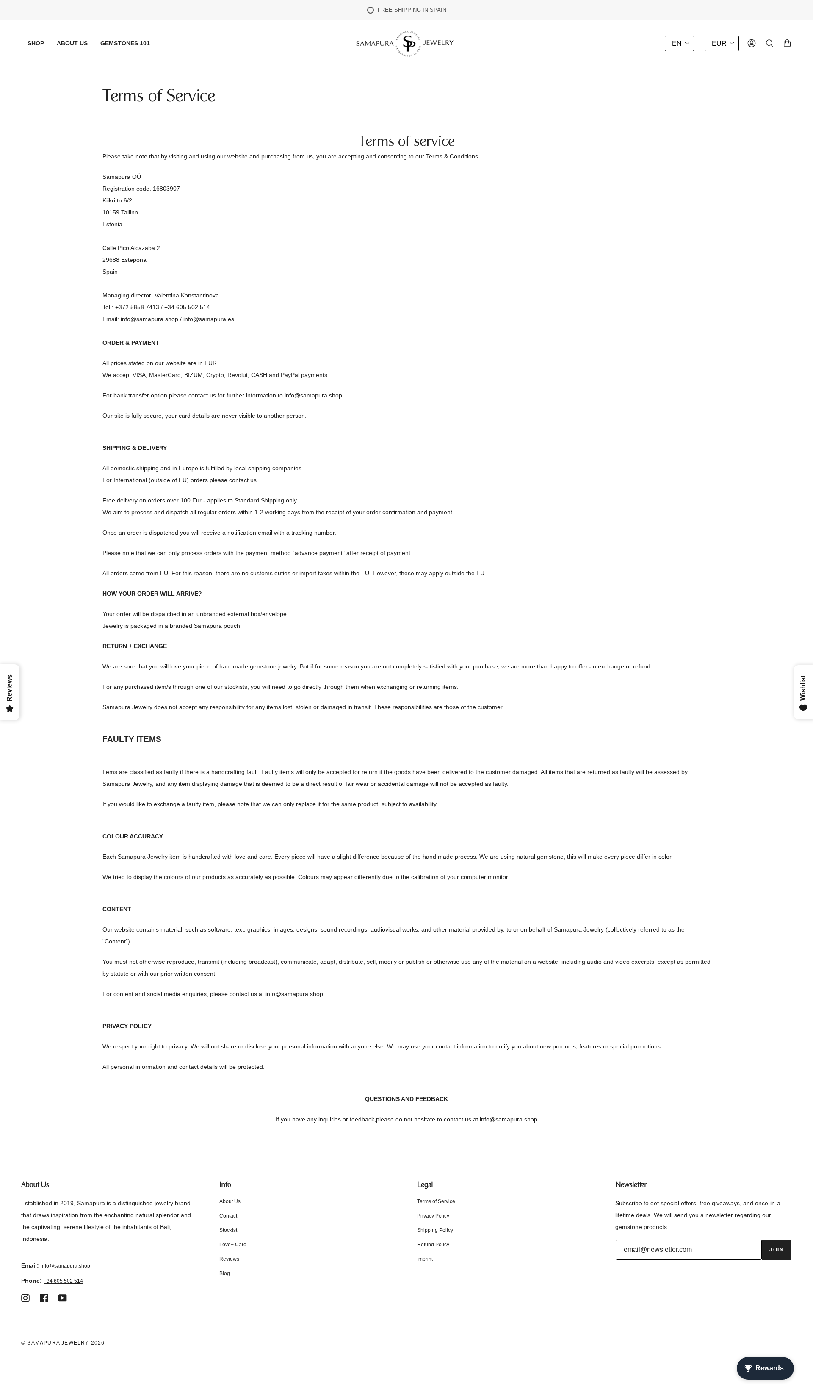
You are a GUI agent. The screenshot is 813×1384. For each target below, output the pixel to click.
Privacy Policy (433, 1216)
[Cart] (787, 43)
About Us (230, 1201)
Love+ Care (232, 1245)
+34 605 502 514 (63, 1281)
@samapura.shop (318, 395)
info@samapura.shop (65, 1266)
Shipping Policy (435, 1230)
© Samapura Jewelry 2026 (63, 1343)
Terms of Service (436, 1201)
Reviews (229, 1259)
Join (776, 1250)
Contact (228, 1216)
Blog (224, 1273)
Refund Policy (433, 1245)
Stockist (228, 1230)
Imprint (425, 1259)
